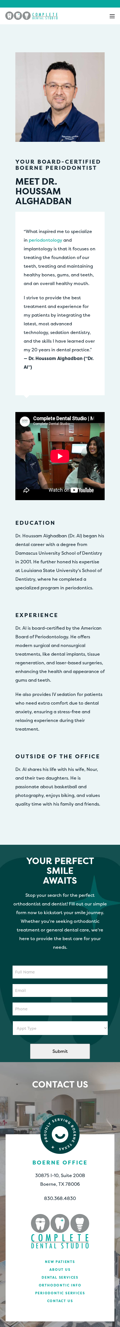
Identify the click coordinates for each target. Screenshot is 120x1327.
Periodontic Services (60, 1293)
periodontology (45, 240)
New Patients (60, 1261)
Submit (60, 1051)
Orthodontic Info (60, 1285)
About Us (59, 1269)
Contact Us (60, 1300)
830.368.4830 (60, 1198)
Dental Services (60, 1277)
